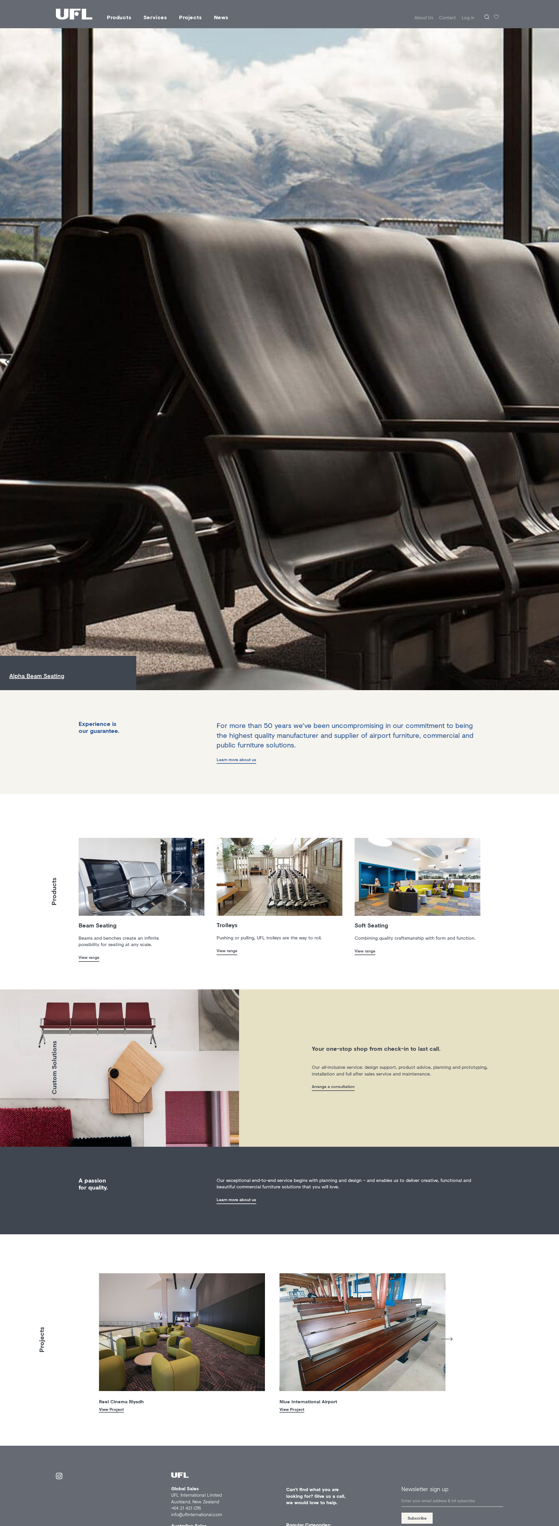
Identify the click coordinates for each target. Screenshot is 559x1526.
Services (155, 17)
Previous (95, 1337)
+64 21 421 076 (186, 1507)
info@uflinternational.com (196, 1514)
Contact (447, 17)
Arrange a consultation (333, 1086)
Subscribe (417, 1518)
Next (447, 1339)
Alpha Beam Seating (36, 676)
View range (89, 957)
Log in (468, 17)
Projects (190, 17)
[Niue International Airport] (362, 1332)
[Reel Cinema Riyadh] (182, 1332)
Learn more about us (236, 759)
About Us (424, 17)
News (221, 17)
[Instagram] (59, 1477)
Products (119, 17)
